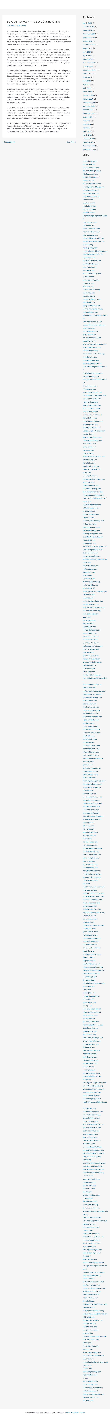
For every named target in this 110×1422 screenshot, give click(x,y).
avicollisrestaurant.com (91, 948)
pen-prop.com (88, 1079)
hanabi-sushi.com (89, 1185)
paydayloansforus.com (91, 229)
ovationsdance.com (90, 569)
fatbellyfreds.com (89, 1246)
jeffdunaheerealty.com (91, 1095)
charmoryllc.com (89, 668)
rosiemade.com (88, 482)
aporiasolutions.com (90, 1015)
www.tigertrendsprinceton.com (94, 1083)
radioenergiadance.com (92, 299)
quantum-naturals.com (91, 1285)
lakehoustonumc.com (91, 1060)
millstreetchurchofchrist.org (93, 1311)
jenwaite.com (88, 1333)
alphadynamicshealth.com (92, 1320)
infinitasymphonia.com (91, 746)
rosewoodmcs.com (90, 1201)
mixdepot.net (88, 1198)
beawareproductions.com (92, 784)
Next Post (71, 142)
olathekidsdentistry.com (92, 489)
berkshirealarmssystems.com (94, 457)
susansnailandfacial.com (92, 1076)
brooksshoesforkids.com (92, 1009)
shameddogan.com (90, 1031)
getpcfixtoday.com (89, 267)
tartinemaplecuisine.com (92, 819)
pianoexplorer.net (89, 1224)
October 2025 (88, 41)
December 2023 (89, 102)
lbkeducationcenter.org (91, 582)
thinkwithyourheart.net (91, 428)
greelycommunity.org (91, 755)
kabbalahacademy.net (91, 508)
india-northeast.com (90, 402)
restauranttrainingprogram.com (94, 546)
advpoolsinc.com (89, 961)
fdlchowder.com (89, 1144)
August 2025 (87, 48)
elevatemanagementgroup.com (94, 1336)
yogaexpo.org (88, 598)
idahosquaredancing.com (92, 440)
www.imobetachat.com (91, 1051)
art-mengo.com (88, 829)
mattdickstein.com (89, 1054)
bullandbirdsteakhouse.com (93, 1150)
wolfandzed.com (89, 1189)
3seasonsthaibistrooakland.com (95, 591)
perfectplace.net (89, 588)
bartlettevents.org (89, 335)
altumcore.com (88, 999)
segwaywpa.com (89, 1018)
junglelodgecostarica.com (92, 848)
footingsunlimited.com (91, 1131)
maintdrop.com (88, 283)
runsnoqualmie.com (90, 1134)
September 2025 (89, 45)
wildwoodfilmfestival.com (92, 322)
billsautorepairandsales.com (93, 1282)
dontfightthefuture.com (91, 408)
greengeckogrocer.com (91, 527)
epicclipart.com (88, 277)
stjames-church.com (90, 771)
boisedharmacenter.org (91, 611)
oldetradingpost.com (90, 351)
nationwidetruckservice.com (93, 925)
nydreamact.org (89, 257)
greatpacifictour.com (90, 932)
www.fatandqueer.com (91, 1118)
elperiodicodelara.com (91, 168)
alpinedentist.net (89, 296)
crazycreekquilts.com (91, 720)
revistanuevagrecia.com (92, 768)
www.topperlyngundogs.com (93, 1089)
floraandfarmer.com (90, 386)
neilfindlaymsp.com (90, 945)
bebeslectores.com (90, 357)
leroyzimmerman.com (91, 1340)
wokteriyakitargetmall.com (93, 534)
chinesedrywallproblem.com (93, 896)
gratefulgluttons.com (90, 636)
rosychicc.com (88, 623)
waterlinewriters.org (90, 1028)
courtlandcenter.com (90, 941)
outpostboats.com (89, 627)
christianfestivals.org (91, 851)
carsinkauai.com (89, 1307)
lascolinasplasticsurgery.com (94, 1153)
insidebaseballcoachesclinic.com (95, 1304)
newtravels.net (88, 225)
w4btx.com (87, 501)
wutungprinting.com (90, 868)
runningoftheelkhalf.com (92, 1092)
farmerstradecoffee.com (92, 1041)
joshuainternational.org (91, 1073)
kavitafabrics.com (89, 916)
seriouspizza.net (89, 993)
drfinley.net (87, 1343)
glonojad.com (88, 765)
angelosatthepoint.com (91, 964)
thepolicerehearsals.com (92, 684)
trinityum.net (87, 1230)
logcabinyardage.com (91, 1044)
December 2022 (89, 146)
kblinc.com (87, 473)
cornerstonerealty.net (91, 1208)
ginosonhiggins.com (90, 864)
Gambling (11, 25)
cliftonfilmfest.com (90, 418)
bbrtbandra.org (88, 270)
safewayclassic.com (90, 235)
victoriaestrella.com (90, 935)
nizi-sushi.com (88, 826)
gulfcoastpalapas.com (91, 1022)
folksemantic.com (89, 447)
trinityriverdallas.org (90, 585)
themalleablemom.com (91, 807)
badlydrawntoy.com (90, 1057)
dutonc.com (87, 839)
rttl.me (85, 1378)
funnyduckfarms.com (91, 1330)
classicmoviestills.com (91, 649)
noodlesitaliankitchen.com (92, 254)
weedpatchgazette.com (91, 469)
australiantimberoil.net (91, 360)
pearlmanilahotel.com (91, 280)
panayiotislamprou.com (91, 306)
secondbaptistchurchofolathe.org (95, 1362)
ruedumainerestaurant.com (93, 758)
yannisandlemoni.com (91, 466)
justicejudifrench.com (91, 800)
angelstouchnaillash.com (92, 505)
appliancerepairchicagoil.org (93, 241)
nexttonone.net (88, 1067)
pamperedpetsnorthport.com (94, 479)
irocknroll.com (88, 434)
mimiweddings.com (90, 1384)
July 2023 (86, 121)
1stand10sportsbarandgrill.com (94, 498)
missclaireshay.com (90, 161)
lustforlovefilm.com (90, 739)
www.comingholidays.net (92, 662)
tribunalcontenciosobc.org (93, 694)
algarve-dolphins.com (91, 858)
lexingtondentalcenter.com (93, 537)
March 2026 (87, 23)
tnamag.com (87, 1006)
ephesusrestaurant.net (91, 1240)
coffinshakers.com (90, 794)
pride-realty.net (88, 1317)
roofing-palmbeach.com (92, 405)
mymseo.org (87, 1365)
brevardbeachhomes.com (92, 392)
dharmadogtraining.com (92, 1372)
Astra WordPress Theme (75, 1413)
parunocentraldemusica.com (93, 1262)
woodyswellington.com (91, 1243)
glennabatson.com (90, 704)
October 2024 (88, 66)
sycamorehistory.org (90, 1205)
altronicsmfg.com (89, 209)
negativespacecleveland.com (94, 887)
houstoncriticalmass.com (92, 675)
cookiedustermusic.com (92, 909)
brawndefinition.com (90, 713)
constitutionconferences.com (94, 983)
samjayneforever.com (91, 1295)
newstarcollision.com (91, 514)
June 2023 (87, 124)
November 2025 (89, 37)
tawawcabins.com (89, 444)
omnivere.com (88, 200)
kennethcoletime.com (91, 810)
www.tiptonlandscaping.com (93, 1169)
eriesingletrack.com (90, 476)
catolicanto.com (89, 579)
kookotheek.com (89, 302)
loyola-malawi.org (89, 620)
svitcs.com (87, 990)
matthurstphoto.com (90, 1298)
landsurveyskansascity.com (93, 1124)
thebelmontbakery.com (91, 232)
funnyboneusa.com (90, 906)
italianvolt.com (88, 453)
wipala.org (86, 617)
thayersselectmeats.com (92, 1012)
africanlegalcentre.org (91, 749)
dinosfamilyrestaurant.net (92, 363)
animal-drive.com (89, 1002)
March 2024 (87, 92)
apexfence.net (88, 1401)
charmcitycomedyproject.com (94, 781)
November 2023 (89, 106)
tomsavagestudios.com (91, 556)
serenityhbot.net (89, 1070)
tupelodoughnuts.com (91, 485)
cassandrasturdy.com (91, 643)
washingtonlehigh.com (91, 1179)
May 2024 (86, 84)
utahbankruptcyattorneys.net (94, 431)
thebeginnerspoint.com (91, 659)
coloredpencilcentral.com (92, 415)
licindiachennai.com (90, 174)
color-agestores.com (90, 614)
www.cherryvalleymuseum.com (94, 344)
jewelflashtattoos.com (91, 264)
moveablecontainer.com (92, 338)
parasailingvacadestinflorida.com (95, 1314)
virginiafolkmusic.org (91, 566)
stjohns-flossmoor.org (91, 903)
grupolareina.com (89, 341)
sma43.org (87, 1160)
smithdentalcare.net (90, 1391)
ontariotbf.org (88, 245)
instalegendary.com (90, 248)
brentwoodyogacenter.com (93, 1166)
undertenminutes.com (91, 196)
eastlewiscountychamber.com (94, 691)
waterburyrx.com (89, 957)
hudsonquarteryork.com (92, 1253)
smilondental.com (89, 511)
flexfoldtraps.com (89, 1108)
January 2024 (88, 99)
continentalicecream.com (92, 717)
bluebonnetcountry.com (92, 273)
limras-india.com (89, 164)
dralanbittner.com (89, 463)
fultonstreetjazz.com (90, 331)
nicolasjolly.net (88, 742)
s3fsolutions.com (89, 389)
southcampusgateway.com (93, 309)
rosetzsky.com (88, 762)
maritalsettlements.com (91, 871)
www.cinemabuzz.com (91, 1195)
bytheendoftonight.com (91, 630)
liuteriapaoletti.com (90, 890)
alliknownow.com (89, 688)
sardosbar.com (88, 450)
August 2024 (87, 74)
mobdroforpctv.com (90, 640)
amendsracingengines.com (93, 1112)
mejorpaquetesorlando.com (93, 495)
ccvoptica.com (88, 1176)
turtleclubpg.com (89, 929)
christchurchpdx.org (90, 726)
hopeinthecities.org (90, 633)
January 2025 (88, 59)
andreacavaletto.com (90, 604)
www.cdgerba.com (90, 1259)
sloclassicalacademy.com (92, 697)
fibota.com (87, 1256)
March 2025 (87, 56)
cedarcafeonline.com (91, 190)
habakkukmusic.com (90, 1063)
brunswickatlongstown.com (93, 816)
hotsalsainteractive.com (92, 184)
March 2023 (87, 135)
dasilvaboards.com (90, 701)
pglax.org (86, 884)
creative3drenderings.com (93, 1038)
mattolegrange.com (90, 845)
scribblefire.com (89, 595)
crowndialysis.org (89, 543)
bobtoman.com (88, 286)
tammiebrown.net (89, 835)
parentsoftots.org (89, 1034)
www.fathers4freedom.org (93, 1086)
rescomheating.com (90, 1381)
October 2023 (88, 110)
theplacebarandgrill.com (92, 954)
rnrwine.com (87, 1349)
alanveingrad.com (89, 861)
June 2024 (87, 81)
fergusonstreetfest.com (92, 1291)
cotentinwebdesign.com (92, 347)
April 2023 (87, 131)
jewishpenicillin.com (90, 553)
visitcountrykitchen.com (92, 855)
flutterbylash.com (89, 1323)
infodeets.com (88, 180)
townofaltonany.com (90, 880)
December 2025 (89, 34)
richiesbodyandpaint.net (92, 171)
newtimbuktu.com (89, 206)
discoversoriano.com (91, 656)
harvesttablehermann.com (92, 373)
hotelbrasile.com (89, 328)
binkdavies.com (88, 723)
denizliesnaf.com (89, 980)
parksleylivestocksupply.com (93, 607)
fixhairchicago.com (90, 977)
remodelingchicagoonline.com (94, 1163)
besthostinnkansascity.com (93, 1388)
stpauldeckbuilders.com (92, 1128)
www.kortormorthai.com (92, 1115)
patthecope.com (89, 986)
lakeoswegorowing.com (92, 1352)
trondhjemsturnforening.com (94, 1272)
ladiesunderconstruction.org (93, 354)
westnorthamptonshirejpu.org (94, 325)
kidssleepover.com (90, 222)
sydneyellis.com (89, 540)
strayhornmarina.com (91, 707)
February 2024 (88, 95)
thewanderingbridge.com (92, 803)
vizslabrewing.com (90, 460)
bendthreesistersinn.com (92, 900)
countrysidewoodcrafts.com (93, 238)
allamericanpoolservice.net (93, 550)
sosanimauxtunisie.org (91, 290)
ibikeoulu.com (88, 790)
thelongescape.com (90, 842)
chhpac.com (87, 1368)
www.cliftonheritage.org (92, 1156)
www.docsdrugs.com (91, 1137)
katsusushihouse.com (91, 752)
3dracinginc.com (89, 672)
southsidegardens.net (91, 1227)
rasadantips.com (89, 203)
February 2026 (88, 27)
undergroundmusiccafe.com (93, 1394)
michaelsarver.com (90, 524)
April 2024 (87, 88)
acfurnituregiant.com (90, 193)
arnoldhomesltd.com (90, 412)
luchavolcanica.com (90, 919)
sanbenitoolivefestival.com (93, 646)
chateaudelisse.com (90, 312)
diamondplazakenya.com (92, 1275)
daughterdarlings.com (91, 177)
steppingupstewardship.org (93, 1173)
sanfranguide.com (89, 665)
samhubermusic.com (90, 1397)
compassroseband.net (91, 996)
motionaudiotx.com (90, 1375)
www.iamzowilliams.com (92, 1218)
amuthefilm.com (89, 736)
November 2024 (89, 63)
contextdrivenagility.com (92, 787)
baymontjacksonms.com (92, 877)
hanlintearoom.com (90, 1327)
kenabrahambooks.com (91, 729)
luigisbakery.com (89, 1182)
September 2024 (89, 70)
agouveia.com (88, 1359)
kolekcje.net (87, 575)
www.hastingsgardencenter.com (95, 1221)
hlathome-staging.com (91, 530)
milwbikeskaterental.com (92, 874)
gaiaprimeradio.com (90, 832)
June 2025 (87, 52)
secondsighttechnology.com (93, 521)
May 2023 (86, 128)
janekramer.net (88, 823)
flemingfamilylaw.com (91, 1346)
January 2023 (88, 142)
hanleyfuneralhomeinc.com (93, 492)
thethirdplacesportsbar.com (93, 1237)
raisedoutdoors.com (90, 424)
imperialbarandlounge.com (93, 421)
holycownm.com (89, 922)
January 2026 (88, 30)
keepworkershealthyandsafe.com (95, 251)
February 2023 (88, 139)
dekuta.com (87, 1192)
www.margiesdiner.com (91, 1140)
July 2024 (86, 77)
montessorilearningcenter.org (94, 1288)
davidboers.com (89, 1047)
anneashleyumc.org (90, 1121)
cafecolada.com (88, 652)
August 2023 (87, 117)
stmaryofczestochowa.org (92, 797)
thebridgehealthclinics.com (93, 1025)
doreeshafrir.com (89, 778)
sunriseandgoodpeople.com (93, 893)
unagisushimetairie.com (92, 261)
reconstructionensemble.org (93, 912)
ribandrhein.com (89, 572)
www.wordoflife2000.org (92, 437)
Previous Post (8, 142)
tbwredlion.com (88, 1279)
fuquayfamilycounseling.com (93, 1356)
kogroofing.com (89, 293)
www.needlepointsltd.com (92, 1147)
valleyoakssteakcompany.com (94, 970)
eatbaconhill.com (89, 212)
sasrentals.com (88, 518)
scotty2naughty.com (90, 774)
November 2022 (89, 149)
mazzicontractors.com (91, 1234)
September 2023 (89, 113)
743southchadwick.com (92, 399)
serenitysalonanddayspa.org (93, 187)
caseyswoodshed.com (91, 973)
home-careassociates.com (93, 601)
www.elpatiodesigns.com (92, 1250)
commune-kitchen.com (91, 733)
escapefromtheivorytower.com (94, 396)
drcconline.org (88, 951)
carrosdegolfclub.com (91, 376)
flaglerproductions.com (91, 710)
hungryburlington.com (91, 813)
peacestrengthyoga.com (92, 1099)
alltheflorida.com (89, 1301)
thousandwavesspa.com (92, 938)
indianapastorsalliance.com (93, 967)
